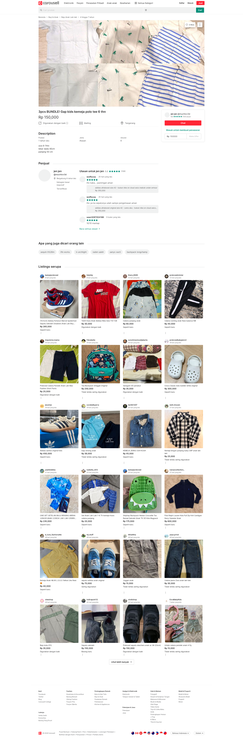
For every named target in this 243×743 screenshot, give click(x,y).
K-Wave (153, 719)
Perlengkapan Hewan (158, 714)
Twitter (40, 697)
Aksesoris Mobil (184, 697)
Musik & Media (155, 702)
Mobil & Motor (183, 694)
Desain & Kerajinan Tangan (160, 697)
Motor (181, 702)
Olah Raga (154, 704)
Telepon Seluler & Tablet (131, 697)
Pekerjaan (126, 710)
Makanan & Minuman (158, 699)
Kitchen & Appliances (102, 704)
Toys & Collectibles (157, 709)
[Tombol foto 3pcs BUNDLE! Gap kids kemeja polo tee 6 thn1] (121, 41)
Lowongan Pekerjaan (106, 732)
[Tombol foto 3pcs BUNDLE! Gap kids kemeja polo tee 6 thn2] (121, 85)
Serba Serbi (42, 715)
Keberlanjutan (92, 732)
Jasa (124, 713)
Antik (152, 712)
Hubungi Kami (76, 732)
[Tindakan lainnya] (199, 24)
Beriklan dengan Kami (67, 735)
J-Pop (152, 717)
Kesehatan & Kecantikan (75, 694)
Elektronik (126, 694)
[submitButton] (200, 10)
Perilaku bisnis (98, 735)
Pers (84, 732)
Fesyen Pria (70, 702)
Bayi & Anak (99, 697)
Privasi (88, 735)
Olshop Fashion (71, 699)
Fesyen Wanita (71, 704)
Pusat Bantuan (64, 732)
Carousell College (44, 702)
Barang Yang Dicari (45, 720)
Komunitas (42, 718)
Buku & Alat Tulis (100, 694)
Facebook (42, 694)
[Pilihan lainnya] (41, 333)
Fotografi (153, 694)
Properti (181, 699)
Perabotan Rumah (101, 699)
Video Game (154, 707)
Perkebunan (99, 702)
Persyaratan (80, 735)
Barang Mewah (71, 697)
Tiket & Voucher (156, 722)
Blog (40, 699)
